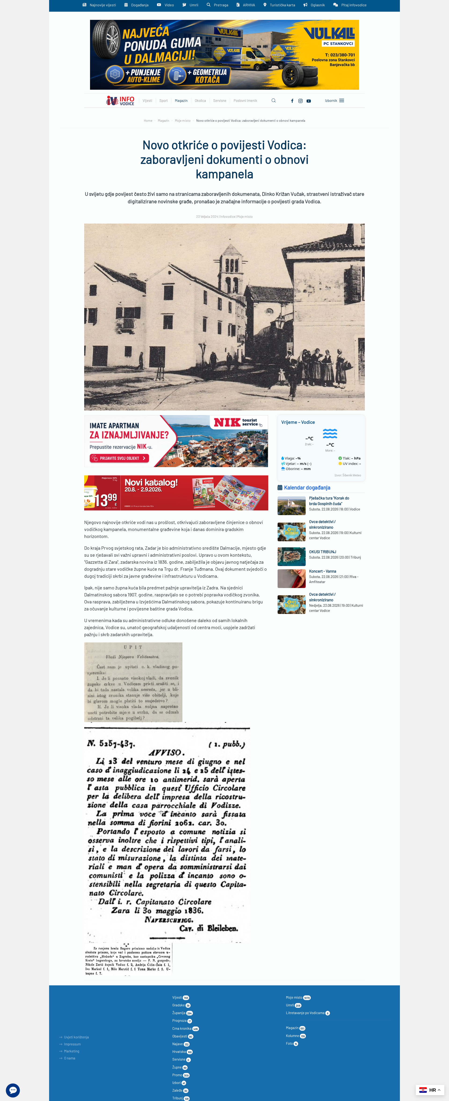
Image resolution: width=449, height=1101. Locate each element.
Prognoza (181, 1020)
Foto (291, 1043)
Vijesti (180, 997)
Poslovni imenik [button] (245, 100)
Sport (163, 100)
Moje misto (245, 216)
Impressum (72, 1044)
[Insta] (300, 100)
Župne (179, 1067)
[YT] (308, 100)
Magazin (295, 1028)
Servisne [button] (219, 100)
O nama (69, 1058)
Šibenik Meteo (352, 475)
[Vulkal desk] (224, 54)
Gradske (180, 1005)
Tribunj (180, 1098)
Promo (180, 1075)
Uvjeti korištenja (76, 1037)
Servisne (180, 1059)
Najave (180, 1044)
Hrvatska (182, 1051)
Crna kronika (185, 1028)
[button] (273, 100)
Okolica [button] (200, 100)
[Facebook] (292, 100)
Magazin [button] (181, 100)
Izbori (178, 1082)
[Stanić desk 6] (176, 492)
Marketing (71, 1051)
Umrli (293, 1005)
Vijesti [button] (147, 100)
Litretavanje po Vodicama (307, 1013)
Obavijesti (182, 1036)
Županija (182, 1013)
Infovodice (227, 216)
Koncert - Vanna (322, 571)
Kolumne (295, 1035)
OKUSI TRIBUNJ (322, 551)
